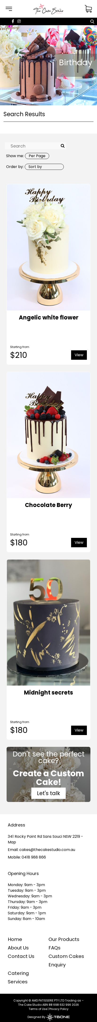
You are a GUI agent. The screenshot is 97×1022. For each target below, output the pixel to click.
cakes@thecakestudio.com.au (47, 849)
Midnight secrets (48, 692)
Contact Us (21, 956)
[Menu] (9, 9)
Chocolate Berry (48, 505)
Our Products (63, 939)
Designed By (37, 1017)
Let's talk (48, 793)
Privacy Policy (59, 1009)
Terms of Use (38, 1009)
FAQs (54, 947)
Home (15, 939)
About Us (18, 947)
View (79, 355)
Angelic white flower (48, 317)
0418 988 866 (34, 857)
